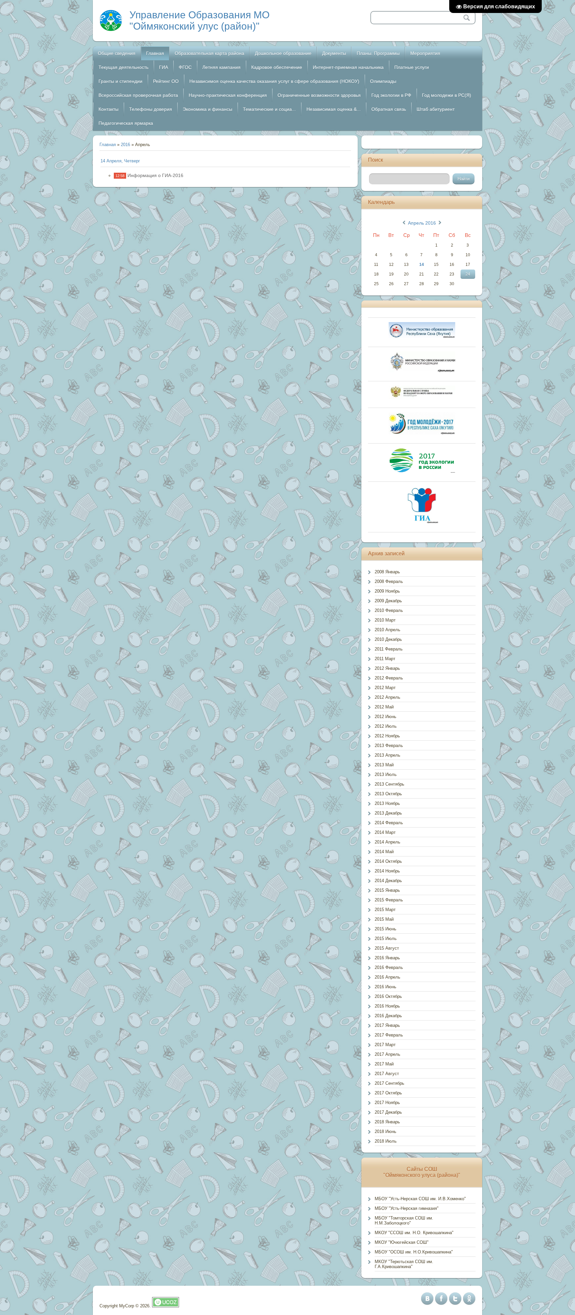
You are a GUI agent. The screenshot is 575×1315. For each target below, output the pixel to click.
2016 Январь (387, 957)
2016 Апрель (387, 977)
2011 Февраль (389, 649)
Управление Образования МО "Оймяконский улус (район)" (199, 20)
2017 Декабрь (388, 1112)
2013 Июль (386, 774)
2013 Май (384, 764)
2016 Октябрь (388, 996)
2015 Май (384, 919)
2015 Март (385, 909)
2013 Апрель (387, 755)
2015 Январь (387, 890)
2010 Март (385, 620)
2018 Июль (386, 1141)
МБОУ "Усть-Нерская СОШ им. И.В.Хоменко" (420, 1198)
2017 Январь (387, 1025)
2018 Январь (387, 1121)
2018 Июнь (385, 1131)
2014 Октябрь (388, 861)
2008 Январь (387, 571)
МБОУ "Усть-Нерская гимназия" (407, 1208)
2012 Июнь (385, 716)
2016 (125, 144)
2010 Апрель (387, 629)
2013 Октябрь (388, 793)
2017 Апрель (387, 1054)
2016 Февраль (389, 967)
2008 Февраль (389, 581)
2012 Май (384, 706)
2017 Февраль (389, 1035)
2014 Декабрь (388, 880)
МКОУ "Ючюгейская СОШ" (402, 1242)
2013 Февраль (389, 745)
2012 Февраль (389, 677)
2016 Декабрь (388, 1015)
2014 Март (385, 832)
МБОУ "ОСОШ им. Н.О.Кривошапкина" (414, 1251)
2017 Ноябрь (387, 1102)
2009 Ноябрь (387, 591)
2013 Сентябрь (389, 784)
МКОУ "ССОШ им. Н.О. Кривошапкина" (414, 1232)
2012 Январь (387, 668)
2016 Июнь (385, 986)
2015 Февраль (389, 899)
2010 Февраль (389, 610)
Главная (107, 144)
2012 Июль (386, 726)
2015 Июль (386, 938)
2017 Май (384, 1063)
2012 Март (385, 687)
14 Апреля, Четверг (120, 160)
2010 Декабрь (388, 639)
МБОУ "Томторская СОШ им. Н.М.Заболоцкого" (404, 1220)
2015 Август (387, 948)
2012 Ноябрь (387, 735)
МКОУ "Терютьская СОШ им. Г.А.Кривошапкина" (404, 1264)
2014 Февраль (389, 822)
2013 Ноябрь (387, 803)
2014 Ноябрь (387, 870)
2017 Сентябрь (389, 1083)
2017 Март (385, 1044)
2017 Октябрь (388, 1092)
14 (421, 264)
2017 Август (387, 1073)
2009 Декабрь (388, 600)
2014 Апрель (387, 842)
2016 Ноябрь (387, 1006)
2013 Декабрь (388, 813)
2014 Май (384, 851)
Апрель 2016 (422, 223)
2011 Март (385, 658)
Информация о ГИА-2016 (155, 175)
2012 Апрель (387, 697)
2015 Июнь (385, 928)
